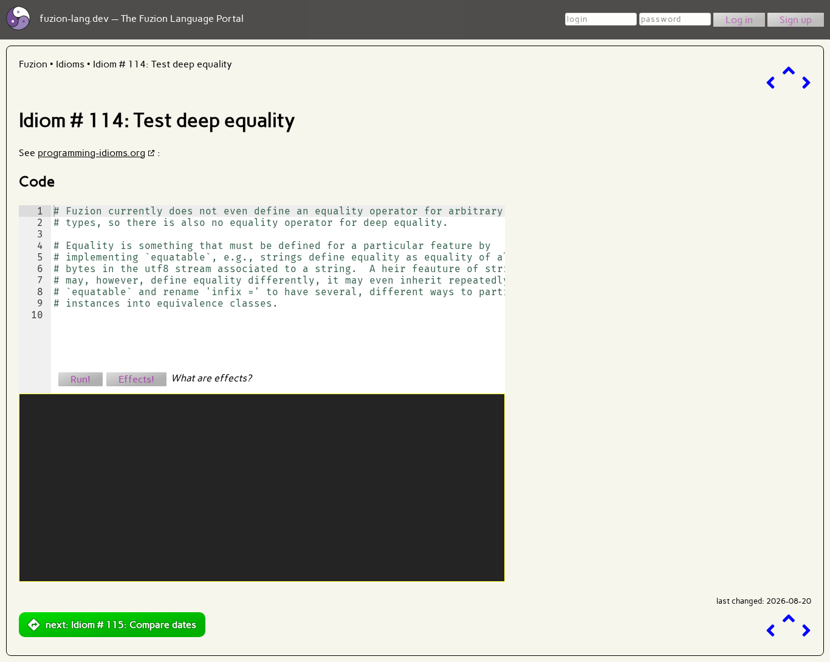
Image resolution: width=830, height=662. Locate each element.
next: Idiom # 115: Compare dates (121, 624)
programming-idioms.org (91, 153)
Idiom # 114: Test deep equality (162, 64)
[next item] (806, 82)
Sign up (796, 20)
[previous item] (770, 82)
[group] (35, 299)
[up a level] (789, 70)
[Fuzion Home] (18, 27)
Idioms (70, 64)
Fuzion (33, 64)
